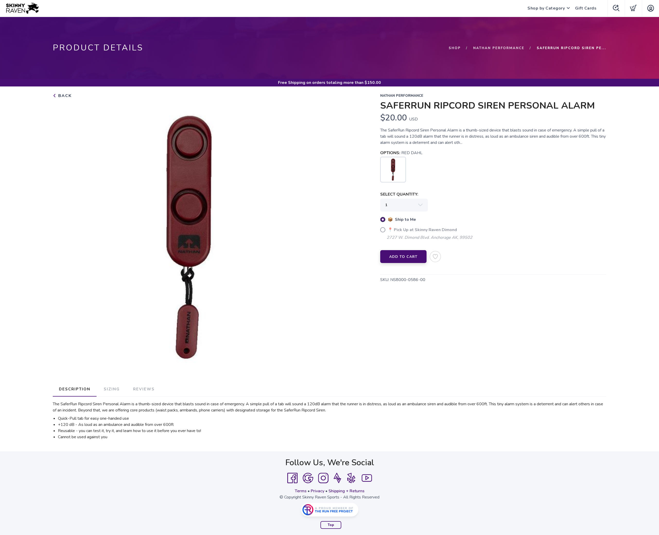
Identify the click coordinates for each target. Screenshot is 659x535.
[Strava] (337, 478)
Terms (301, 491)
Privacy (317, 491)
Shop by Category (546, 8)
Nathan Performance (498, 48)
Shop (455, 48)
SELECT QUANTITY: (399, 194)
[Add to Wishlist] (435, 256)
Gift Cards (585, 8)
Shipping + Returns (346, 491)
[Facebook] (292, 478)
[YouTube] (367, 478)
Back (64, 96)
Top (331, 525)
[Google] (308, 478)
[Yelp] (351, 478)
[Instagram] (323, 478)
